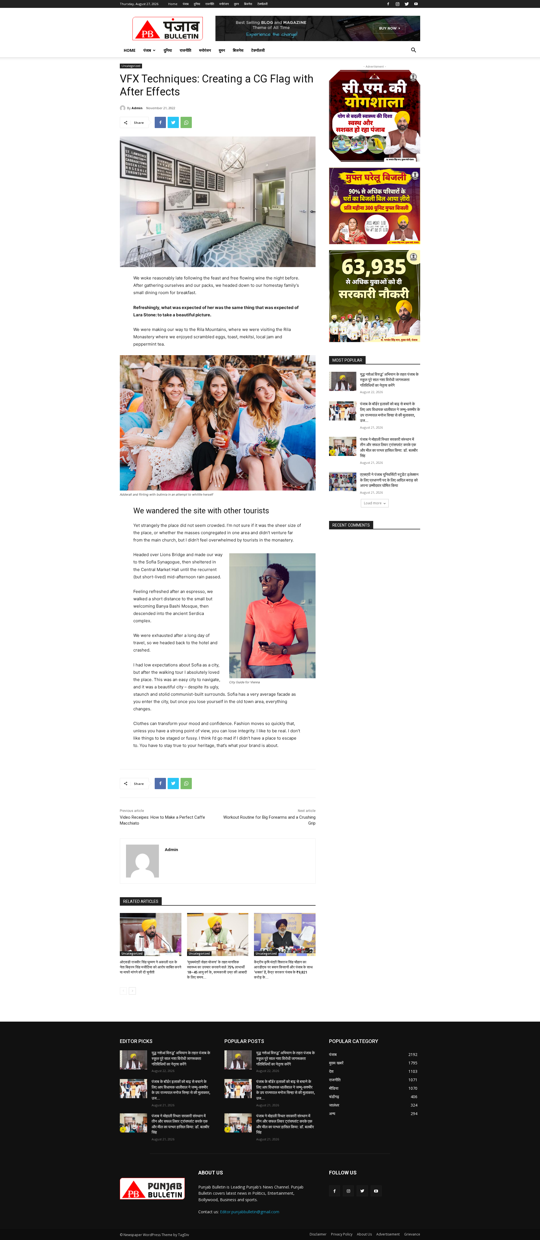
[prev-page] (123, 991)
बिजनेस (248, 4)
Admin (137, 108)
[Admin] (123, 108)
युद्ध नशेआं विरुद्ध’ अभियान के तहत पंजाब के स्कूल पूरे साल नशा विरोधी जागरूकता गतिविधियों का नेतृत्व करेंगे (389, 380)
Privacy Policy (341, 1234)
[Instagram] (397, 4)
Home (172, 4)
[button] (413, 50)
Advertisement (388, 1234)
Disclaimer (318, 1234)
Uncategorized (131, 66)
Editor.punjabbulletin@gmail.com (249, 1211)
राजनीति (209, 4)
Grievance (412, 1234)
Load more (373, 503)
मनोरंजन (224, 4)
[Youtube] (416, 4)
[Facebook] (388, 4)
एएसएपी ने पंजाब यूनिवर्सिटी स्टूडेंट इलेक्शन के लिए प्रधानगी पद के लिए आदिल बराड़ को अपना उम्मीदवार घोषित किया (389, 480)
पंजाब (185, 4)
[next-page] (132, 991)
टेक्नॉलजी (262, 4)
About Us (364, 1234)
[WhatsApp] (186, 122)
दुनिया (197, 4)
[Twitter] (406, 4)
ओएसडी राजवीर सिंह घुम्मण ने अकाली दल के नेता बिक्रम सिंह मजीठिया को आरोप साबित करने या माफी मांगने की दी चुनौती (150, 967)
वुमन (236, 4)
